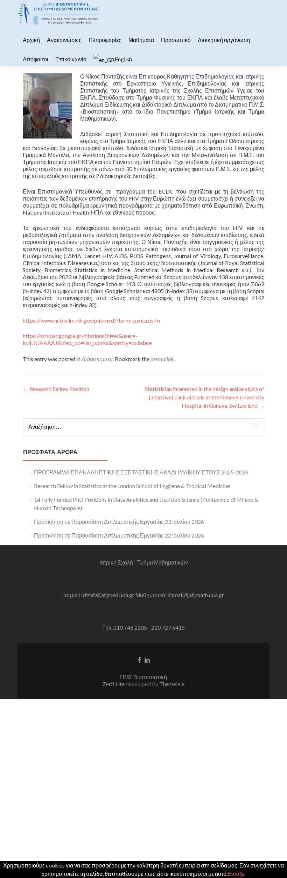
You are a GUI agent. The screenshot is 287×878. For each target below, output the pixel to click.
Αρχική (31, 39)
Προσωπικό (176, 39)
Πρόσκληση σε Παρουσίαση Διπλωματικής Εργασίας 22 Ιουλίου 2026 (119, 535)
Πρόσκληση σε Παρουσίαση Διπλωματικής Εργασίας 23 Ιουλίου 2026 (119, 521)
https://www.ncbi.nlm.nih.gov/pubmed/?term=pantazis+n (91, 320)
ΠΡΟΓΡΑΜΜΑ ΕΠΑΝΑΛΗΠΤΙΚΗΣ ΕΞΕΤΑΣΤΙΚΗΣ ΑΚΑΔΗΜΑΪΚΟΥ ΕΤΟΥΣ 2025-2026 (141, 472)
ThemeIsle (171, 684)
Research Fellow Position (56, 388)
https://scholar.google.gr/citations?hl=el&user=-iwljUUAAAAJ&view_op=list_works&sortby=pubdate (87, 339)
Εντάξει (236, 873)
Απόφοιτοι (35, 59)
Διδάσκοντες (97, 359)
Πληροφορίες (105, 39)
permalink (162, 359)
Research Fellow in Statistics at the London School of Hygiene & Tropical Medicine (132, 485)
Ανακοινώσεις (64, 39)
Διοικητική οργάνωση (224, 39)
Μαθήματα (141, 39)
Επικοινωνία (70, 59)
